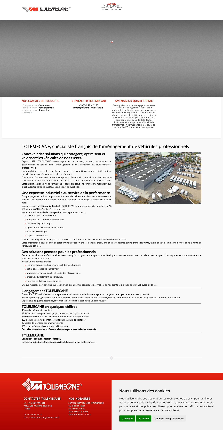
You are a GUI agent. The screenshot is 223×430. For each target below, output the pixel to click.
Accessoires (28, 112)
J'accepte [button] (127, 418)
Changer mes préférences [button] (169, 418)
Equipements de (31, 105)
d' (37, 107)
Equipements (29, 107)
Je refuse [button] (143, 418)
